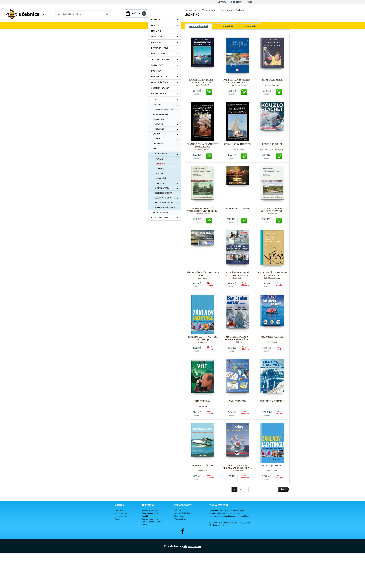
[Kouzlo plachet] (272, 121)
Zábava (156, 139)
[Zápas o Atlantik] (272, 57)
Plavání (159, 159)
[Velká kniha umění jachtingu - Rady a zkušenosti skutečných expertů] (237, 250)
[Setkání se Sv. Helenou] (237, 121)
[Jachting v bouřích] (272, 378)
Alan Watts (202, 278)
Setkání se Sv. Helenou (237, 144)
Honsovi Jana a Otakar (237, 85)
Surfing (160, 173)
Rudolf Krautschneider (272, 278)
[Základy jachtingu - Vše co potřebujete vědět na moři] (202, 314)
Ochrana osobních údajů (151, 522)
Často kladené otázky (150, 513)
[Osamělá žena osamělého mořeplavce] (202, 121)
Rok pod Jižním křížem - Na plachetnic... (237, 81)
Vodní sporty (161, 154)
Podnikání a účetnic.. (161, 82)
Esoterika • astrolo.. (161, 77)
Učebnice (155, 19)
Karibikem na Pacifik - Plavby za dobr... (202, 81)
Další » (284, 489)
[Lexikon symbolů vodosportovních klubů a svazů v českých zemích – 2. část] (272, 186)
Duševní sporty (162, 188)
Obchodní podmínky (149, 519)
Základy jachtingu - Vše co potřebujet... (203, 338)
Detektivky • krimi (159, 48)
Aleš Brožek (272, 214)
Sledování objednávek (183, 513)
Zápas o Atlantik (272, 80)
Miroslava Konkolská (202, 149)
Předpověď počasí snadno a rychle (202, 274)
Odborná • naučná (160, 88)
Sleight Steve (202, 342)
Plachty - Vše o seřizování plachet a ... (237, 466)
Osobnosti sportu (163, 193)
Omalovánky (159, 119)
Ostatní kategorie (159, 218)
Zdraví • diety (157, 65)
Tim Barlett (202, 407)
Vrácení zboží (180, 519)
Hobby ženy (158, 124)
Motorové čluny (202, 465)
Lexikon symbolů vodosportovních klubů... (272, 211)
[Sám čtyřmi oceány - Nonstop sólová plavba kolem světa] (237, 314)
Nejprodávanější (198, 26)
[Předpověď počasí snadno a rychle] (202, 250)
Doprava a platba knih (150, 510)
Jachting (160, 164)
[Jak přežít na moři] (272, 314)
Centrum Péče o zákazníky (230, 2)
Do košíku (209, 92)
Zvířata (156, 134)
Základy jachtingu (272, 465)
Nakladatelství (121, 516)
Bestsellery (119, 510)
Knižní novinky (121, 513)
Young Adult (157, 37)
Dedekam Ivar (237, 471)
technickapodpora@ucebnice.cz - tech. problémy (229, 516)
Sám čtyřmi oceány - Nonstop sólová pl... (237, 338)
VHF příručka (202, 401)
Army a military (160, 114)
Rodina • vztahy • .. (160, 94)
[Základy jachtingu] (272, 443)
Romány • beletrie (159, 42)
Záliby (154, 99)
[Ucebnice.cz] (25, 14)
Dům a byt (157, 105)
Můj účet (178, 510)
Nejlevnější (226, 26)
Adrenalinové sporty (165, 207)
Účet (250, 2)
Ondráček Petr (237, 342)
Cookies (144, 525)
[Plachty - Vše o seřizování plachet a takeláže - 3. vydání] (237, 443)
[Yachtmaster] (237, 378)
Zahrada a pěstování (163, 110)
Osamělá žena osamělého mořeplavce (202, 145)
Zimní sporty (160, 183)
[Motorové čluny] (202, 443)
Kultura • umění (160, 212)
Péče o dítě (156, 31)
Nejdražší (250, 26)
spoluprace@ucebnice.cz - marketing (224, 513)
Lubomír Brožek (202, 214)
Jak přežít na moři (272, 337)
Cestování (158, 143)
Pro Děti (155, 25)
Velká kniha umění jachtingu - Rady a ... (237, 274)
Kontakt (144, 516)
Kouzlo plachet (272, 144)
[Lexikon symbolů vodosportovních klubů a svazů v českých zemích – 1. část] (202, 186)
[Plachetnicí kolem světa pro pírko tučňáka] (272, 250)
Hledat (108, 13)
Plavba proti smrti (237, 208)
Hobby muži (158, 129)
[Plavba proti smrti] (237, 186)
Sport (156, 148)
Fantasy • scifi (158, 54)
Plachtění (160, 169)
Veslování (161, 178)
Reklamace (179, 516)
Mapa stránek (192, 546)
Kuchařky (156, 71)
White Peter (202, 471)
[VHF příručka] (202, 378)
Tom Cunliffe (237, 278)
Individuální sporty (164, 203)
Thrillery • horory (160, 59)
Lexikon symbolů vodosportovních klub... (202, 209)
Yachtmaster (237, 401)
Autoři (117, 519)
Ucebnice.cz (190, 10)
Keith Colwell (272, 342)
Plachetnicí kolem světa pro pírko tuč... (272, 274)
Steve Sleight (272, 471)
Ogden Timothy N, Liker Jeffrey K (272, 149)
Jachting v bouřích (272, 401)
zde (223, 525)
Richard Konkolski (202, 85)
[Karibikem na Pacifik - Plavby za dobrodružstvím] (202, 57)
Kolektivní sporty (163, 198)
